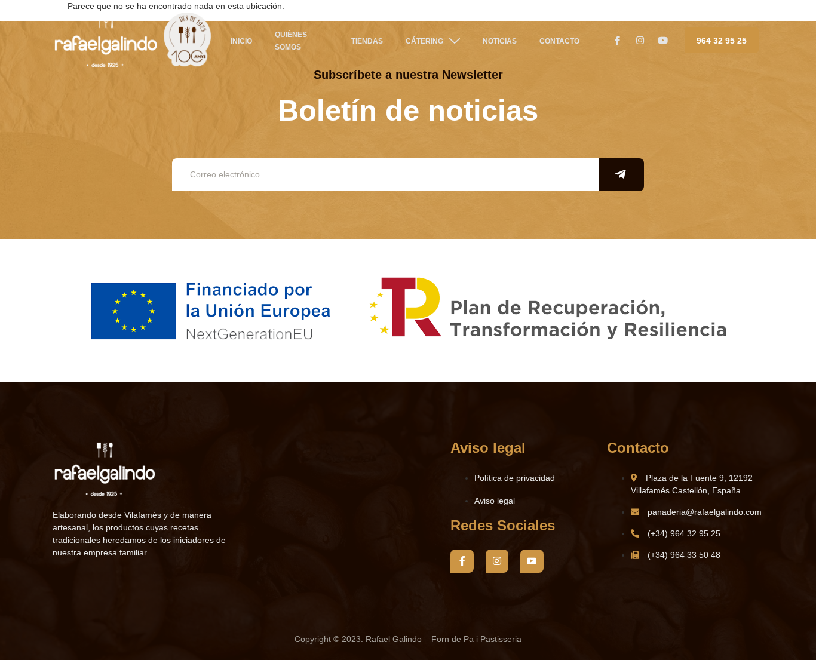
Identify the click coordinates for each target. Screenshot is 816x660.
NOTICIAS (500, 41)
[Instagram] (497, 561)
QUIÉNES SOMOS (291, 40)
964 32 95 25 (722, 40)
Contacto (559, 41)
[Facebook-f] (461, 561)
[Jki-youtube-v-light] (531, 561)
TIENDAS (367, 41)
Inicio (241, 41)
